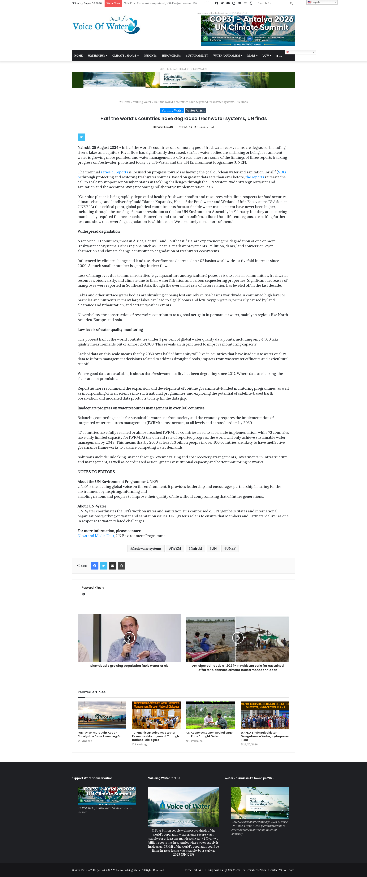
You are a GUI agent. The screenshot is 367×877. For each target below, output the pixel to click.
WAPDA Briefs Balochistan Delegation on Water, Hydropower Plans (265, 736)
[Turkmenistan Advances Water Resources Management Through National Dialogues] (156, 715)
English (293, 52)
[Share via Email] (112, 566)
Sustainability (197, 55)
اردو (280, 55)
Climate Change (124, 55)
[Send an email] (171, 127)
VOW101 (200, 870)
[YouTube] (228, 3)
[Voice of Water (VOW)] (107, 24)
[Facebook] (216, 3)
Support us (215, 870)
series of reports (114, 172)
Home (126, 102)
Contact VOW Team (281, 870)
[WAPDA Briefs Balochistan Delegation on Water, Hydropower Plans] (265, 715)
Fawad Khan (163, 127)
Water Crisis (195, 110)
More (251, 55)
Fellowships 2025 (254, 870)
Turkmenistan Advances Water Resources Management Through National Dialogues (155, 736)
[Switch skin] (251, 3)
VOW (266, 55)
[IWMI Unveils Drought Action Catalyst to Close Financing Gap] (102, 715)
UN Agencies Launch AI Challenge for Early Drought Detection (209, 734)
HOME (78, 55)
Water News (96, 55)
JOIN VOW (232, 870)
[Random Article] (239, 3)
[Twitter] (222, 3)
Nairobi (196, 548)
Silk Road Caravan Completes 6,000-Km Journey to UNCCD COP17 (168, 3)
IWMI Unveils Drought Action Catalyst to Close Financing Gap (100, 734)
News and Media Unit (96, 535)
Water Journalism (226, 55)
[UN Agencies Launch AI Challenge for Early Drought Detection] (210, 715)
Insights (150, 55)
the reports (254, 177)
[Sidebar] (245, 3)
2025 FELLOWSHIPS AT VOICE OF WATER (183, 69)
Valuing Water (142, 102)
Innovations (171, 55)
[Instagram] (234, 3)
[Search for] (291, 3)
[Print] (121, 566)
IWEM (176, 548)
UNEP (231, 548)
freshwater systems (147, 548)
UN (214, 548)
